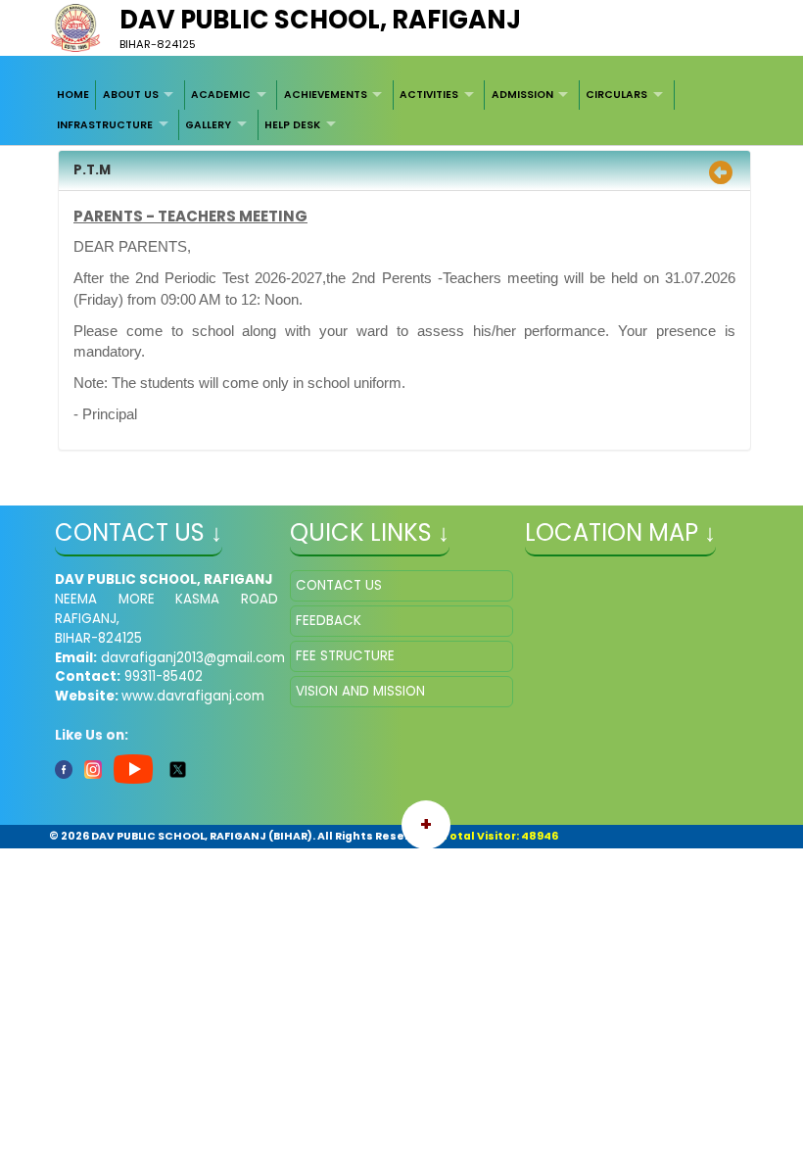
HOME (73, 94)
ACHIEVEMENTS (325, 94)
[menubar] (402, 110)
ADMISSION (522, 94)
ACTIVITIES (429, 94)
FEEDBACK (328, 620)
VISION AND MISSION (360, 691)
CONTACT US (339, 585)
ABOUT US (131, 94)
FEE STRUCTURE (345, 656)
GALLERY (208, 125)
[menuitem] (74, 95)
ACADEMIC (221, 94)
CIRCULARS (616, 94)
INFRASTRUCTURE (105, 125)
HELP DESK (292, 125)
